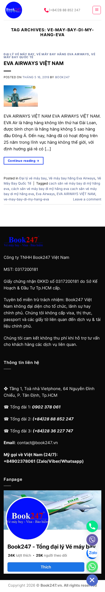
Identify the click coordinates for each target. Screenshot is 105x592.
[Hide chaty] (92, 580)
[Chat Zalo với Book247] (92, 553)
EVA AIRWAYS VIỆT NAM (33, 63)
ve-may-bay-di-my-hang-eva (26, 199)
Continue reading (23, 161)
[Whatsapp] (92, 566)
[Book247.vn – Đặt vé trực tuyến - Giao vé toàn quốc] (19, 10)
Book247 (62, 77)
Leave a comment (87, 199)
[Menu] (97, 10)
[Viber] (92, 540)
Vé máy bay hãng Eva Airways (62, 54)
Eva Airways (45, 194)
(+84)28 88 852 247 (64, 10)
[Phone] (92, 526)
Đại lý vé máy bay (19, 54)
